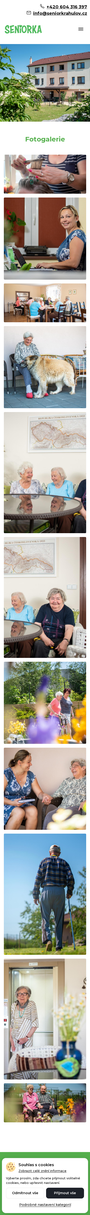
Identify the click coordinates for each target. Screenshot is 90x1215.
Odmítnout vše (25, 1193)
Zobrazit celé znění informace (42, 1171)
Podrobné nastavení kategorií (45, 1205)
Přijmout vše (65, 1193)
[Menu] (81, 29)
